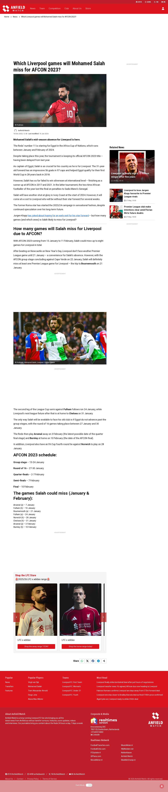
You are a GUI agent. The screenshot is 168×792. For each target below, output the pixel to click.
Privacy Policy (33, 779)
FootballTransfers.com (100, 745)
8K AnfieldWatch (78, 774)
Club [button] (66, 8)
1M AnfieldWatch (58, 774)
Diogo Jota (32, 695)
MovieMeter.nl (96, 760)
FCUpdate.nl (96, 753)
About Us (9, 779)
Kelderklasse (126, 753)
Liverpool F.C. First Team (72, 682)
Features (9, 691)
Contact (20, 779)
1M (157, 2)
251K (140, 2)
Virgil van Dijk (33, 682)
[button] (163, 8)
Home (6, 17)
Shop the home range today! (80, 646)
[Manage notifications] (162, 786)
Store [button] (88, 8)
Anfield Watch (127, 756)
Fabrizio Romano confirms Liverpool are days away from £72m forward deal (128, 691)
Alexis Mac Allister (35, 699)
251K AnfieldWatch (15, 774)
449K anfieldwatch (37, 774)
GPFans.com (96, 756)
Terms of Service (50, 779)
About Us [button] (77, 8)
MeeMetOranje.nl (128, 760)
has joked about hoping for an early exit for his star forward (58, 215)
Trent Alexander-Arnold (38, 691)
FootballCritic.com (98, 749)
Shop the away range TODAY (36, 646)
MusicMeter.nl (127, 745)
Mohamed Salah (35, 686)
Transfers (9, 686)
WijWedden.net (127, 749)
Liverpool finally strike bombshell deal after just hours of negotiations (125, 682)
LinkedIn (96, 735)
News (15, 17)
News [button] (32, 8)
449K (149, 2)
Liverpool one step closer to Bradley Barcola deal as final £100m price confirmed (130, 695)
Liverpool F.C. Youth (70, 695)
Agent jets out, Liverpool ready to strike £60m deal (117, 699)
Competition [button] (55, 8)
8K (164, 2)
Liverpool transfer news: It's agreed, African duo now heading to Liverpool (127, 686)
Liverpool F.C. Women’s (71, 686)
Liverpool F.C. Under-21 (71, 691)
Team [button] (42, 8)
